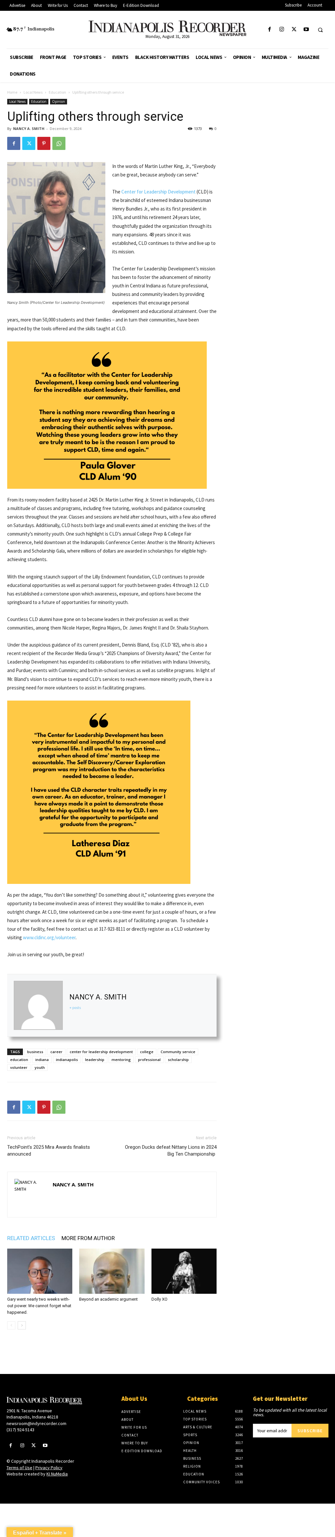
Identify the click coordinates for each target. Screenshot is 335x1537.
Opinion (58, 101)
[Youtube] (306, 29)
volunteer (18, 1067)
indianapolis (67, 1059)
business (35, 1051)
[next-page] (22, 1325)
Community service (178, 1051)
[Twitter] (294, 29)
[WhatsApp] (58, 143)
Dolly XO (159, 1299)
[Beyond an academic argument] (111, 1271)
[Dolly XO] (184, 1271)
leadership (94, 1059)
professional (149, 1059)
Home (12, 92)
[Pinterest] (43, 143)
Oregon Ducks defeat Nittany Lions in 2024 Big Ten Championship (171, 1150)
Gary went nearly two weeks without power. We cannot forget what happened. (39, 1306)
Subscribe (310, 1431)
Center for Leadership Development (158, 192)
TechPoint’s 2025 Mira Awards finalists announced (48, 1150)
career (56, 1051)
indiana (42, 1059)
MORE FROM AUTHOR (88, 1238)
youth (40, 1067)
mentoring (121, 1059)
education (19, 1059)
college (146, 1051)
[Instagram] (281, 29)
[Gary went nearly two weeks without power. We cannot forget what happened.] (39, 1271)
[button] (320, 30)
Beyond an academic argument (108, 1299)
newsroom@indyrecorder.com (36, 1423)
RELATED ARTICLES (31, 1238)
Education (57, 92)
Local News (33, 92)
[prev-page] (11, 1325)
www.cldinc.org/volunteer (49, 937)
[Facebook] (269, 29)
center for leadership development (101, 1051)
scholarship (178, 1059)
